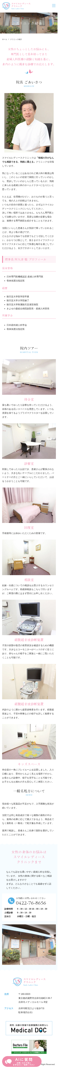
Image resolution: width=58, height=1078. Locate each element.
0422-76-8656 (31, 902)
